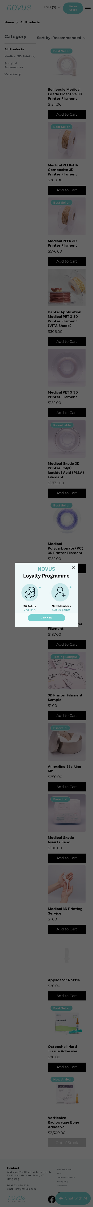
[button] (73, 567)
